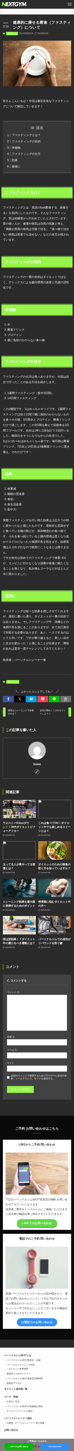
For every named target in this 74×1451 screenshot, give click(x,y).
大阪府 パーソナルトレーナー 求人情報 (25, 1423)
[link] (37, 771)
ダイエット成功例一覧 (15, 1389)
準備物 (16, 147)
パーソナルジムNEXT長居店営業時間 (25, 1378)
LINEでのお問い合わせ (19, 1447)
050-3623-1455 (54, 1447)
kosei (37, 764)
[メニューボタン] (69, 4)
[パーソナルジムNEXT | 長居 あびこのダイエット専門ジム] (14, 4)
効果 (15, 160)
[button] (8, 699)
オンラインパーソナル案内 (20, 1411)
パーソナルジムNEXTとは (17, 1355)
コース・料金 (11, 1396)
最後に (16, 166)
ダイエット (12, 33)
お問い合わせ (11, 1430)
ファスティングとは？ (26, 135)
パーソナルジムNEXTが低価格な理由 (25, 1406)
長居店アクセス (14, 1383)
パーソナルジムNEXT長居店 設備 (23, 1360)
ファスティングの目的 (26, 141)
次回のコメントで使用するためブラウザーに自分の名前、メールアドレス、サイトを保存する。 (39, 1077)
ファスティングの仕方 (26, 153)
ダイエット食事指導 (18, 1369)
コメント (13, 992)
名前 (11, 1036)
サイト (10, 1063)
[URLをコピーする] (65, 699)
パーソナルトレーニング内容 (21, 1365)
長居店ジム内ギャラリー (18, 1373)
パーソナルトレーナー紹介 (18, 1418)
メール (12, 1049)
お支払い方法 (13, 1401)
